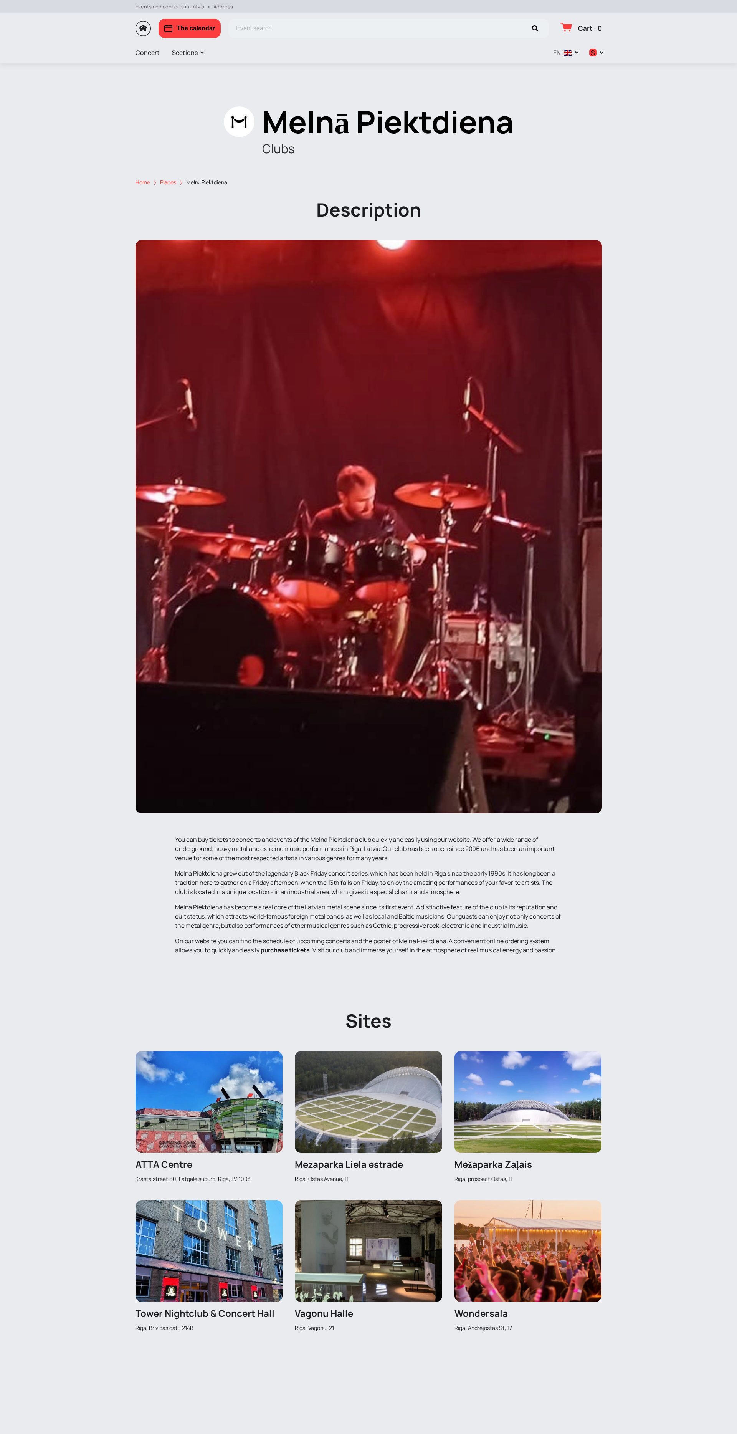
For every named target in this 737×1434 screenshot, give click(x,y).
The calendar (196, 28)
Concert (148, 52)
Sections (185, 52)
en (557, 52)
